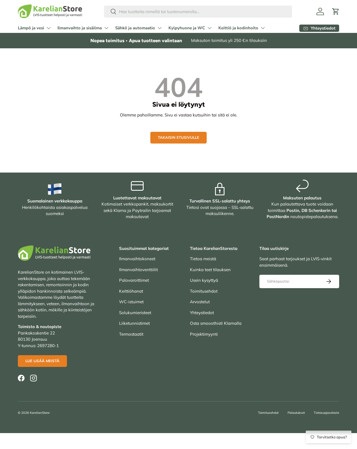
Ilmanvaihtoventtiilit (138, 269)
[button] (336, 11)
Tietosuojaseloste (326, 413)
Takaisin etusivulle (178, 137)
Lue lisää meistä (42, 361)
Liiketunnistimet (134, 323)
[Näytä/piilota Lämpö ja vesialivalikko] (48, 28)
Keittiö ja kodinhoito (238, 28)
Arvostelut (200, 301)
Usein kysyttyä (204, 280)
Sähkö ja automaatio (135, 28)
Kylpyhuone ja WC (186, 28)
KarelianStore (40, 413)
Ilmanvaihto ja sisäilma (79, 28)
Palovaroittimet (134, 280)
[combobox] (198, 12)
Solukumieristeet (135, 312)
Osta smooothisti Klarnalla (216, 323)
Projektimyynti (204, 334)
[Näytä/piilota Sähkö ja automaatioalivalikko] (159, 28)
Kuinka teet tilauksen (210, 269)
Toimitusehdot (204, 291)
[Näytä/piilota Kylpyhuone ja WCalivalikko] (209, 28)
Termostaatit (131, 334)
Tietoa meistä (203, 258)
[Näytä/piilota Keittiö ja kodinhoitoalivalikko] (262, 28)
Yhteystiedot (202, 312)
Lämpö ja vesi (31, 28)
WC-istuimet (131, 301)
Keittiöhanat (131, 291)
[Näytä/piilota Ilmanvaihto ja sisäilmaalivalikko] (106, 28)
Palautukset (296, 413)
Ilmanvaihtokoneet (137, 258)
